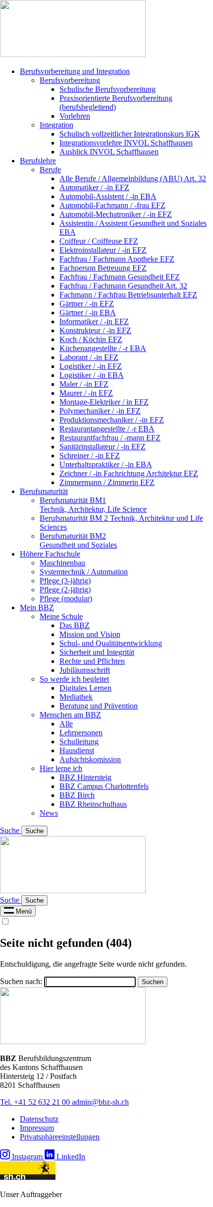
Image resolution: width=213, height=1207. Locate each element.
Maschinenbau (62, 563)
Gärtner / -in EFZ (86, 303)
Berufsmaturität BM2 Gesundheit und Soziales (78, 540)
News (49, 813)
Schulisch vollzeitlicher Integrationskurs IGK (129, 134)
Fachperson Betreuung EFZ (103, 268)
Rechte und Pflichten (92, 661)
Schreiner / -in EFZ (89, 455)
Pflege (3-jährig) (65, 580)
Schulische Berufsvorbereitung (107, 89)
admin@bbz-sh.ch (100, 1102)
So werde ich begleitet (74, 679)
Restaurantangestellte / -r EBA (107, 429)
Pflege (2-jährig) (65, 589)
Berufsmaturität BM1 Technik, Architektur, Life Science (93, 504)
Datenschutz (39, 1119)
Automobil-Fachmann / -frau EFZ (112, 205)
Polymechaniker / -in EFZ (100, 411)
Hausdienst (76, 750)
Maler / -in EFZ (83, 384)
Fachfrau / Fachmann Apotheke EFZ (116, 259)
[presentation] (18, 911)
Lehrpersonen (81, 732)
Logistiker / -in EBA (91, 375)
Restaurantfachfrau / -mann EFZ (109, 437)
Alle (66, 723)
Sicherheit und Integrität (96, 652)
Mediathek (76, 697)
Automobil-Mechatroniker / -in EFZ (115, 214)
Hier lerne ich (61, 768)
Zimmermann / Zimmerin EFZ (107, 482)
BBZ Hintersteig (85, 777)
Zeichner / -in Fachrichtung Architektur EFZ (128, 473)
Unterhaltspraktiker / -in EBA (105, 464)
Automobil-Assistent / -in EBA (108, 196)
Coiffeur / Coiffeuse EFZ (98, 241)
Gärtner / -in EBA (87, 312)
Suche (10, 830)
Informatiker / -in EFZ (94, 321)
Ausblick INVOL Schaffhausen (109, 151)
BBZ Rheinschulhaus (93, 804)
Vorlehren (74, 116)
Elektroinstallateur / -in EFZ (103, 250)
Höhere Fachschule (50, 554)
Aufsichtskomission (90, 759)
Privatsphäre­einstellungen (60, 1137)
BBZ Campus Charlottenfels (104, 786)
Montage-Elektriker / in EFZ (104, 402)
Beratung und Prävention (98, 706)
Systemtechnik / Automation (84, 572)
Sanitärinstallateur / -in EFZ (102, 446)
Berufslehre (38, 160)
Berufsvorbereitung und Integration (75, 71)
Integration (56, 125)
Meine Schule (61, 616)
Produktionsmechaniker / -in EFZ (111, 420)
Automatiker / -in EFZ (94, 187)
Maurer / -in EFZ (86, 393)
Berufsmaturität (44, 491)
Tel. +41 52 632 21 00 (36, 1102)
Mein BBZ (37, 607)
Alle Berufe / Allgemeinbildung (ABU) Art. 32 (132, 178)
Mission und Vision (89, 634)
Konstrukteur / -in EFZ (95, 330)
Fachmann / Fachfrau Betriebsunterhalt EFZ (128, 294)
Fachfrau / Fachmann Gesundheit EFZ (119, 277)
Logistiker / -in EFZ (90, 366)
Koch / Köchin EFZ (90, 339)
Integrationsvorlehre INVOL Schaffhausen (126, 143)
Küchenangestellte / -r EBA (102, 348)
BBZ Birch (77, 795)
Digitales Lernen (85, 688)
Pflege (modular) (66, 598)
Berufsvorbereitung (70, 80)
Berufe (50, 169)
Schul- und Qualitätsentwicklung (110, 643)
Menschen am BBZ (70, 714)
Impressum (37, 1128)
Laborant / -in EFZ (88, 357)
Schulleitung (79, 741)
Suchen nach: (21, 981)
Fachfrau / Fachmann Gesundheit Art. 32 (123, 286)
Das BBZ (74, 625)
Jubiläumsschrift (84, 670)
